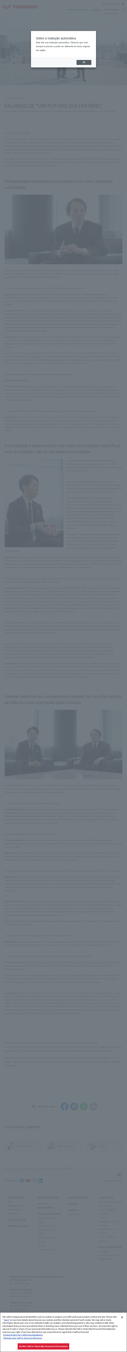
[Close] (122, 1317)
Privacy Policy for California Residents (23, 1335)
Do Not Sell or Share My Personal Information (43, 1346)
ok (84, 62)
